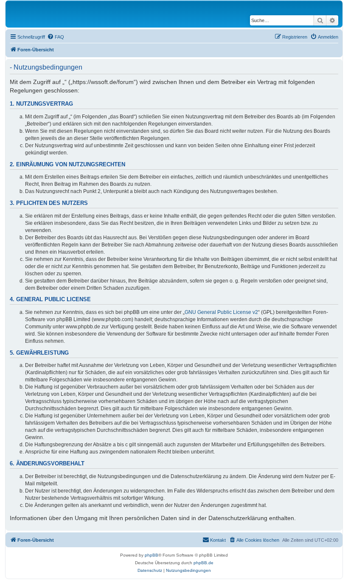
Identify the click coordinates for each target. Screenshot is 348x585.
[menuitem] (55, 37)
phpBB (151, 555)
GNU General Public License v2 (221, 312)
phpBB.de (203, 562)
